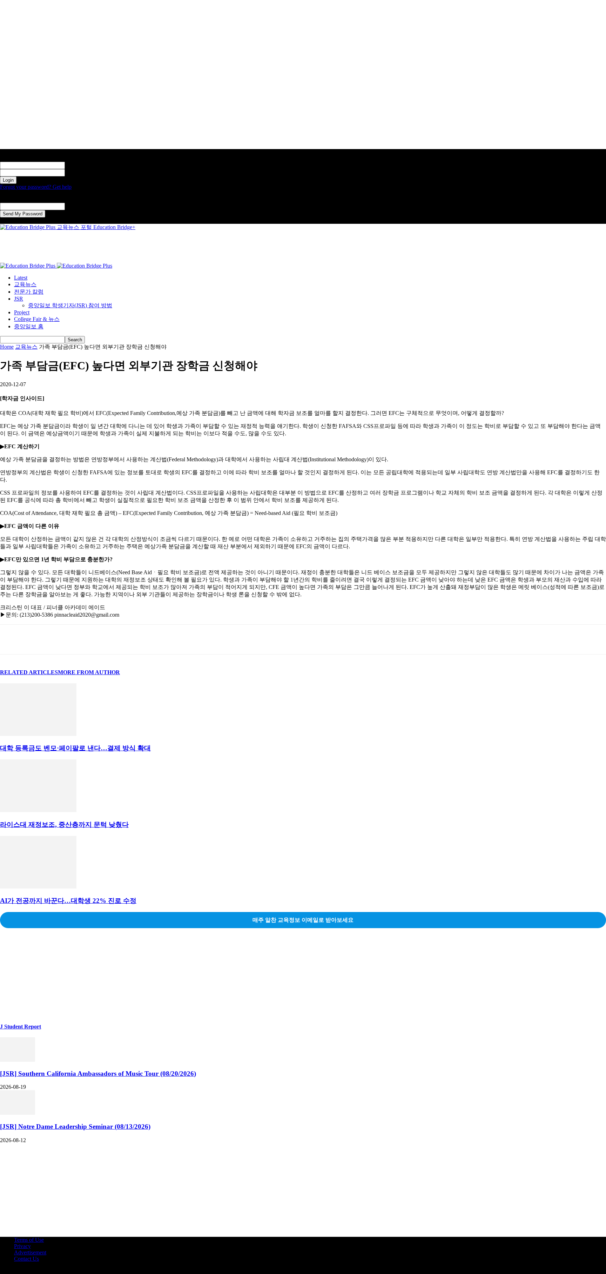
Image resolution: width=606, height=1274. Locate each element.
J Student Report (20, 1027)
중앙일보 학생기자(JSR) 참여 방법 (70, 305)
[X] (36, 639)
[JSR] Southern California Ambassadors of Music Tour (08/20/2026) (98, 1073)
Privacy (22, 1246)
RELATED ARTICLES (29, 672)
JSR (18, 299)
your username (81, 165)
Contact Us (26, 1259)
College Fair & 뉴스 (37, 319)
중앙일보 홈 (28, 326)
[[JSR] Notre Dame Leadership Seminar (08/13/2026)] (17, 1113)
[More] (113, 639)
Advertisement (30, 1252)
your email (76, 206)
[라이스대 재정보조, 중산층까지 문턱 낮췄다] (38, 810)
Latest (20, 278)
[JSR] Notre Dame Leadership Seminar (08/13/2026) (75, 1126)
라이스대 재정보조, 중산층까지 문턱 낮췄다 (64, 824)
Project (21, 312)
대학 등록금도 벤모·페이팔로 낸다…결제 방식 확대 (75, 748)
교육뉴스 (25, 284)
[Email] (62, 639)
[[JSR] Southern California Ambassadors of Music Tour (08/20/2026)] (17, 1060)
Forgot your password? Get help (36, 187)
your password (81, 172)
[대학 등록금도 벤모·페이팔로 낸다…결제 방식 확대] (38, 734)
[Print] (87, 639)
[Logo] (28, 266)
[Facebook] (11, 639)
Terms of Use (29, 1240)
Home (7, 347)
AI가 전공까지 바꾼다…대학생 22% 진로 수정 (68, 900)
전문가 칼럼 (28, 292)
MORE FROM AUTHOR (89, 672)
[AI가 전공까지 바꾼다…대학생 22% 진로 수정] (38, 887)
